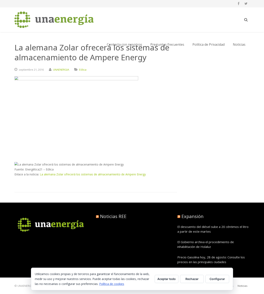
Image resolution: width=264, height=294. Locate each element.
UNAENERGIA (61, 69)
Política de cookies (111, 284)
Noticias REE (113, 216)
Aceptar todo (166, 279)
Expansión (193, 216)
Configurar (217, 279)
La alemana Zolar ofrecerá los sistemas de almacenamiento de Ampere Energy (93, 174)
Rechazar (192, 279)
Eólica (82, 69)
